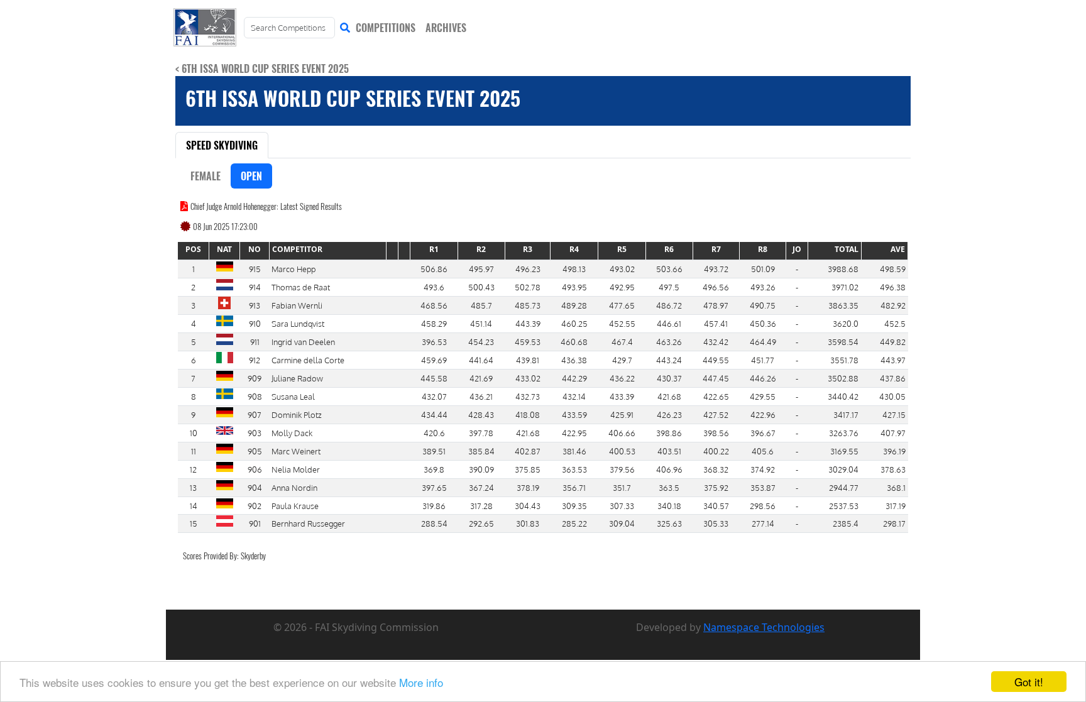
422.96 (763, 414)
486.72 (669, 305)
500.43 (481, 287)
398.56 (716, 432)
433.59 (574, 414)
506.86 (433, 268)
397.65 (434, 487)
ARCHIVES (445, 27)
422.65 (716, 396)
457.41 (716, 323)
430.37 (669, 378)
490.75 (763, 305)
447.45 (716, 378)
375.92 (716, 487)
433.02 (527, 378)
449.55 (716, 359)
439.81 (527, 359)
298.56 (763, 505)
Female (205, 176)
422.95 (574, 432)
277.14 (763, 523)
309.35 (574, 505)
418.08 (527, 414)
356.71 (574, 487)
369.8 (434, 469)
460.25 (574, 323)
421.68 (669, 396)
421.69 (481, 378)
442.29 (574, 378)
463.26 (669, 341)
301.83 (527, 523)
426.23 (669, 414)
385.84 (481, 451)
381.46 (574, 451)
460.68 (574, 341)
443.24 (669, 359)
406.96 (669, 469)
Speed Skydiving (222, 145)
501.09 (763, 268)
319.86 (434, 505)
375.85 (527, 469)
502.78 (527, 287)
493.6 (434, 287)
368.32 (715, 469)
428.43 (481, 414)
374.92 (762, 469)
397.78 (481, 432)
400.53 (622, 451)
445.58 (433, 378)
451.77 (762, 359)
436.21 (481, 396)
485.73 (527, 305)
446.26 (763, 378)
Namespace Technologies (764, 627)
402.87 (527, 451)
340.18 (669, 505)
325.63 (669, 523)
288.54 (434, 523)
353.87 (763, 487)
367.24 (481, 487)
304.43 (527, 505)
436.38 (574, 359)
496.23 (527, 268)
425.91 (622, 414)
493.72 (716, 268)
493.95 (574, 287)
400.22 (716, 451)
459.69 (434, 359)
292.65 (481, 523)
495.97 (481, 268)
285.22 (574, 523)
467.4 (622, 341)
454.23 (481, 341)
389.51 (434, 451)
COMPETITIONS (385, 27)
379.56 (622, 469)
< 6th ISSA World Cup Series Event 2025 (262, 68)
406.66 (621, 432)
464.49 (763, 341)
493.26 (763, 287)
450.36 (763, 323)
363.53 (574, 469)
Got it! (1028, 681)
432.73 (527, 396)
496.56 (716, 287)
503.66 (669, 268)
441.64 (481, 359)
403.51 (669, 451)
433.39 (622, 396)
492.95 (622, 287)
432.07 (434, 396)
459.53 (527, 341)
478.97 (715, 305)
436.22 (622, 378)
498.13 (574, 268)
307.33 (622, 505)
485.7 (481, 305)
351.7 (622, 487)
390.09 (481, 469)
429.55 (763, 396)
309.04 (622, 523)
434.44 (434, 414)
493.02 (622, 268)
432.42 (715, 341)
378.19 (528, 487)
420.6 (434, 432)
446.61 (669, 323)
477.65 (622, 305)
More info (421, 682)
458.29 (434, 323)
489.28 (574, 305)
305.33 (715, 523)
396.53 (434, 341)
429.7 (622, 359)
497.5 (669, 287)
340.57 (716, 505)
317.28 (481, 505)
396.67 (763, 432)
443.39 (527, 323)
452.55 (622, 323)
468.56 (433, 305)
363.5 (669, 487)
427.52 (715, 414)
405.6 (763, 451)
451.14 (481, 323)
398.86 (669, 432)
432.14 (574, 396)
